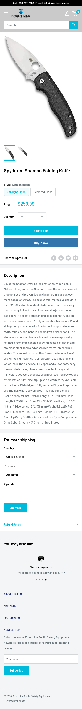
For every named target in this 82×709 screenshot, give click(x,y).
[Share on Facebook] (53, 258)
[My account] (67, 13)
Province (9, 466)
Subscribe (16, 670)
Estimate (16, 507)
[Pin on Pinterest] (61, 258)
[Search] (73, 25)
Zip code (9, 484)
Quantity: (9, 216)
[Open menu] (6, 13)
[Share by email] (75, 258)
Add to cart (41, 230)
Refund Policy (12, 524)
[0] (75, 13)
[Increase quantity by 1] (42, 217)
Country (9, 448)
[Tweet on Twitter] (68, 258)
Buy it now (41, 243)
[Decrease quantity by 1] (22, 217)
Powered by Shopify (14, 700)
